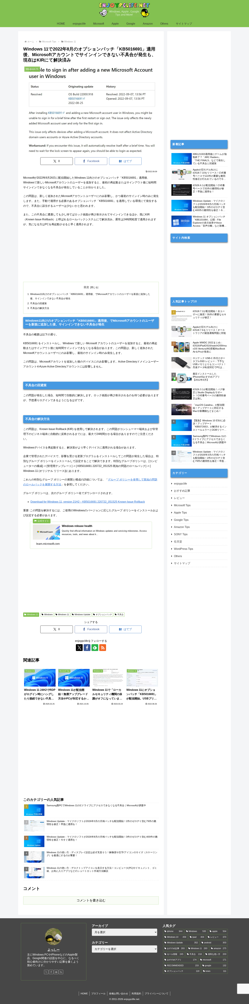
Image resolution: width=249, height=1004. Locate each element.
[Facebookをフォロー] (87, 647)
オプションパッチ (104, 614)
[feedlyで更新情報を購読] (94, 647)
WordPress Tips (183, 548)
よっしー (53, 949)
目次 (86, 287)
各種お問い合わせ (118, 993)
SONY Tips (181, 534)
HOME (84, 993)
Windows (48, 614)
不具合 (120, 614)
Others (178, 556)
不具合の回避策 (38, 303)
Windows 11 (32, 614)
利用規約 (136, 993)
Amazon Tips (182, 527)
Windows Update (82, 614)
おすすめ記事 (182, 490)
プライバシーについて (156, 993)
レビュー (179, 498)
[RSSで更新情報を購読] (102, 647)
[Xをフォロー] (79, 647)
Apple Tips (180, 512)
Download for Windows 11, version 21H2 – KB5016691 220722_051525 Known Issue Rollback (87, 501)
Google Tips (181, 519)
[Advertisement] (91, 254)
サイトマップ (182, 563)
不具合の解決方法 (39, 308)
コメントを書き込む (91, 900)
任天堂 (178, 541)
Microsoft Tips (182, 505)
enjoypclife (180, 483)
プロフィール (98, 993)
